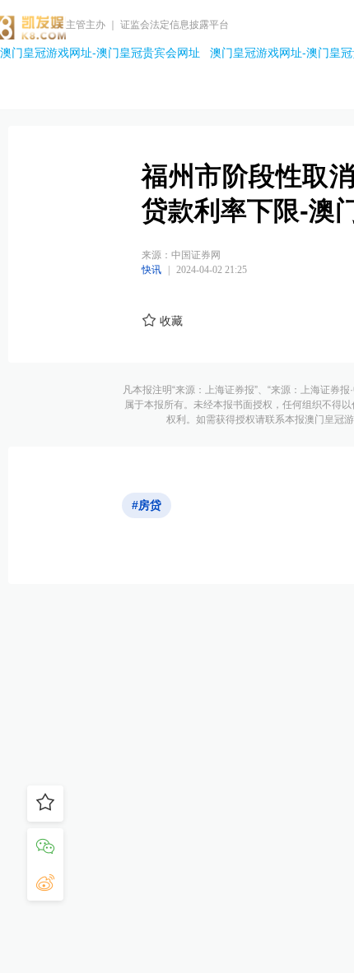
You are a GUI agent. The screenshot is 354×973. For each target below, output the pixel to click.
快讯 (151, 270)
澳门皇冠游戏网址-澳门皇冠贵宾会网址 (100, 52)
